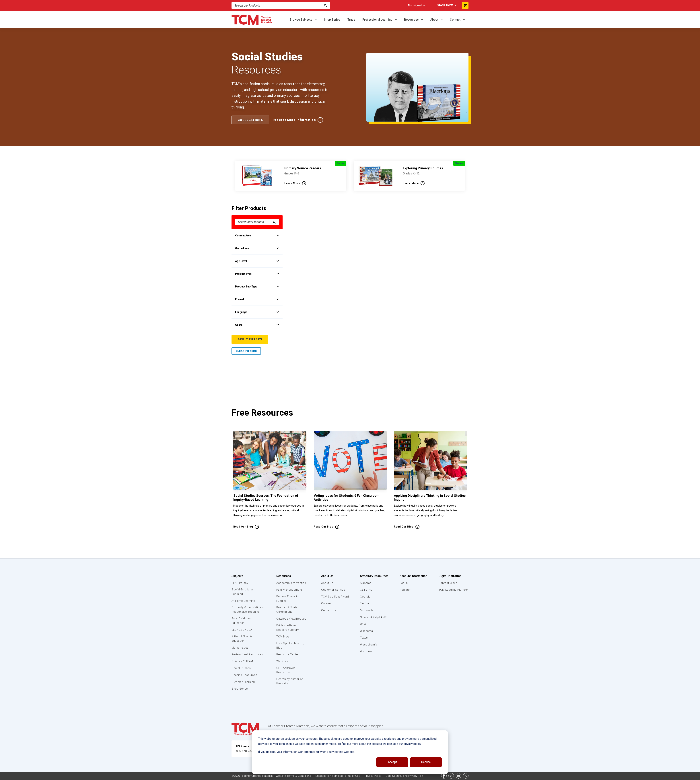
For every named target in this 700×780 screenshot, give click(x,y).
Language (241, 312)
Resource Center (287, 654)
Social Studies (241, 668)
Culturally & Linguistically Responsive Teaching (248, 609)
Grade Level (242, 248)
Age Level (241, 261)
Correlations (250, 120)
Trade (351, 19)
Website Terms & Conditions (293, 775)
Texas (364, 637)
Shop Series (332, 19)
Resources (411, 19)
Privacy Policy (373, 775)
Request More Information (294, 120)
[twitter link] (465, 776)
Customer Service (333, 589)
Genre (238, 324)
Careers (326, 603)
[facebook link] (444, 776)
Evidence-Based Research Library (287, 627)
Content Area (243, 235)
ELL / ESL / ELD (242, 629)
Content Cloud (448, 583)
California (366, 589)
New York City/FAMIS (373, 617)
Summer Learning (243, 682)
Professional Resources (247, 654)
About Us (327, 576)
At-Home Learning (243, 600)
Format (239, 299)
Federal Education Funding (288, 598)
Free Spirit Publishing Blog (290, 645)
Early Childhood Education (242, 621)
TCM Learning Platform (454, 589)
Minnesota (367, 610)
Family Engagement (289, 589)
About (434, 19)
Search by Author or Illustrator (289, 681)
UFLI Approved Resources (286, 670)
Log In (404, 583)
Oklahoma (366, 631)
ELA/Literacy (240, 583)
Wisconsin (367, 651)
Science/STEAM (242, 661)
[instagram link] (458, 776)
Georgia (365, 596)
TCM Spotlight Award (335, 596)
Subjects (237, 576)
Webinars (282, 661)
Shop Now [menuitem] (445, 5)
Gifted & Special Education (242, 638)
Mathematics (240, 647)
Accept (392, 762)
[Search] (325, 5)
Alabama (365, 583)
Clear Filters (246, 351)
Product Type (243, 273)
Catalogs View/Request (291, 618)
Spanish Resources (244, 675)
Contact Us (328, 610)
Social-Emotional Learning (242, 592)
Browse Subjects (301, 19)
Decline (426, 762)
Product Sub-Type (246, 286)
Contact (455, 19)
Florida (364, 603)
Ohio (363, 624)
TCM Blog (282, 636)
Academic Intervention (291, 583)
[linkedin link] (451, 776)
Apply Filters (250, 339)
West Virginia (368, 644)
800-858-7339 (245, 751)
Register (405, 589)
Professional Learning (377, 19)
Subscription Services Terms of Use (337, 775)
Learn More (292, 183)
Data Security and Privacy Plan (404, 775)
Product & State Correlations (287, 609)
